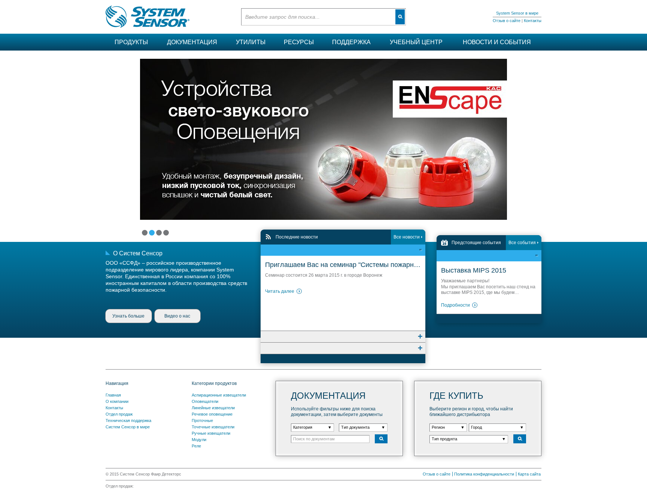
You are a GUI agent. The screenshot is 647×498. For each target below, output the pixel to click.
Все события (522, 242)
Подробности (455, 305)
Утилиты (250, 42)
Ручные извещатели (211, 433)
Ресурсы (299, 42)
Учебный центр (416, 42)
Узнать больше (128, 316)
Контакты (532, 20)
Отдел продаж (119, 414)
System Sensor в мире (517, 13)
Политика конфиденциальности (484, 474)
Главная (113, 395)
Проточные (202, 420)
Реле (196, 446)
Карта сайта (529, 474)
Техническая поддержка (128, 420)
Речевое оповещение (212, 414)
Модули (199, 439)
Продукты (131, 42)
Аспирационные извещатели (219, 395)
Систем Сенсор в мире (128, 427)
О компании (117, 401)
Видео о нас (177, 316)
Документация (192, 42)
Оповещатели (205, 401)
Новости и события (497, 42)
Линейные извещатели (213, 408)
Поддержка (351, 42)
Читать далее (279, 291)
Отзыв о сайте (506, 20)
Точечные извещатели (213, 427)
